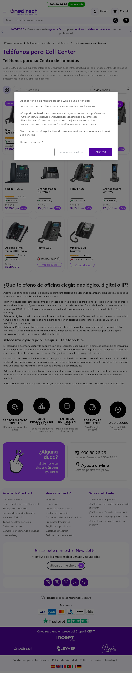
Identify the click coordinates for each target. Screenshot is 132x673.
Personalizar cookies (71, 152)
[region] (66, 126)
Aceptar (101, 152)
